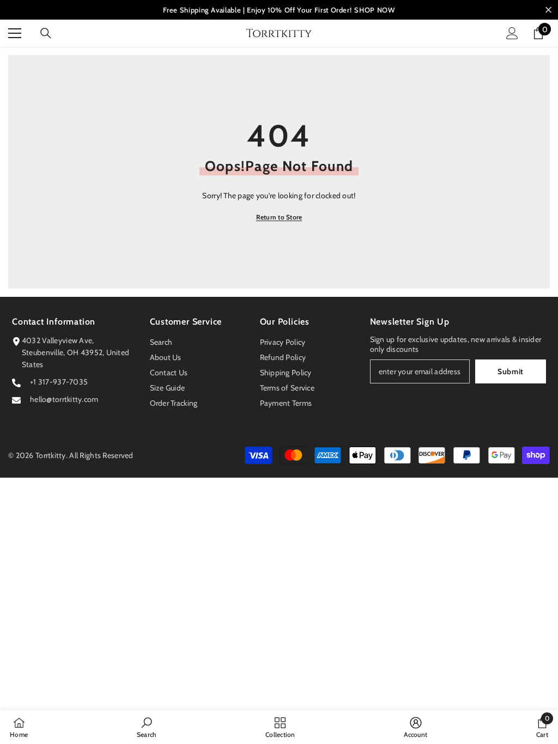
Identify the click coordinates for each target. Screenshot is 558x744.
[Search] (45, 33)
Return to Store (279, 217)
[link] (147, 727)
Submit (511, 371)
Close (548, 10)
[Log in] (512, 33)
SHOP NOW (374, 9)
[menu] (14, 33)
